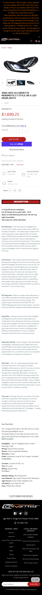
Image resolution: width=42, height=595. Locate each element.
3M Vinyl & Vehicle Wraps (31, 559)
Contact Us (11, 536)
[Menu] (39, 41)
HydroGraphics (30, 545)
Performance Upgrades (30, 555)
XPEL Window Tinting (30, 563)
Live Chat (19, 164)
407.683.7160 (22, 522)
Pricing (11, 554)
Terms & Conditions (11, 566)
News (11, 550)
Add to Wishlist (9, 155)
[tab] (21, 202)
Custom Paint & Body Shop (30, 541)
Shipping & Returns (11, 562)
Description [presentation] (21, 202)
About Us (11, 532)
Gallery (11, 547)
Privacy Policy (11, 558)
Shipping (4, 119)
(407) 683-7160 (7, 164)
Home (4, 47)
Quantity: (5, 129)
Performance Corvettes (17, 589)
